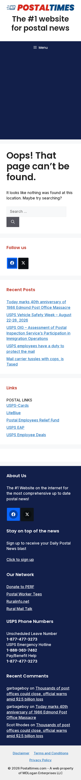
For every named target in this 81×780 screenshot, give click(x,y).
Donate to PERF (20, 587)
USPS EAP (15, 427)
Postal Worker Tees (24, 594)
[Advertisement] (40, 96)
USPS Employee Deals (26, 435)
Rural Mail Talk (19, 609)
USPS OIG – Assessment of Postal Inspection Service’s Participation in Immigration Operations (38, 333)
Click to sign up (20, 559)
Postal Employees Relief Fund (32, 420)
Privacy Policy (40, 760)
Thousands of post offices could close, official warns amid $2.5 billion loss (37, 693)
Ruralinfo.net (17, 601)
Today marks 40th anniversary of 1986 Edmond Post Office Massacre (37, 712)
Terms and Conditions (51, 753)
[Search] (12, 222)
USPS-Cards (17, 405)
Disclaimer (21, 753)
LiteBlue (13, 413)
